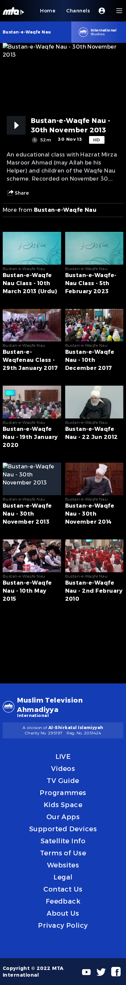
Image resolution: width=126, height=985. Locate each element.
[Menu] (119, 11)
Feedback (63, 901)
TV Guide (63, 781)
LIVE (63, 756)
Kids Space (63, 805)
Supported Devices (63, 829)
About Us (63, 913)
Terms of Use (63, 853)
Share (22, 193)
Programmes (63, 793)
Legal (62, 877)
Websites (63, 865)
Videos (63, 769)
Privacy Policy (63, 925)
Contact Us (63, 889)
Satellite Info (63, 841)
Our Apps (63, 817)
